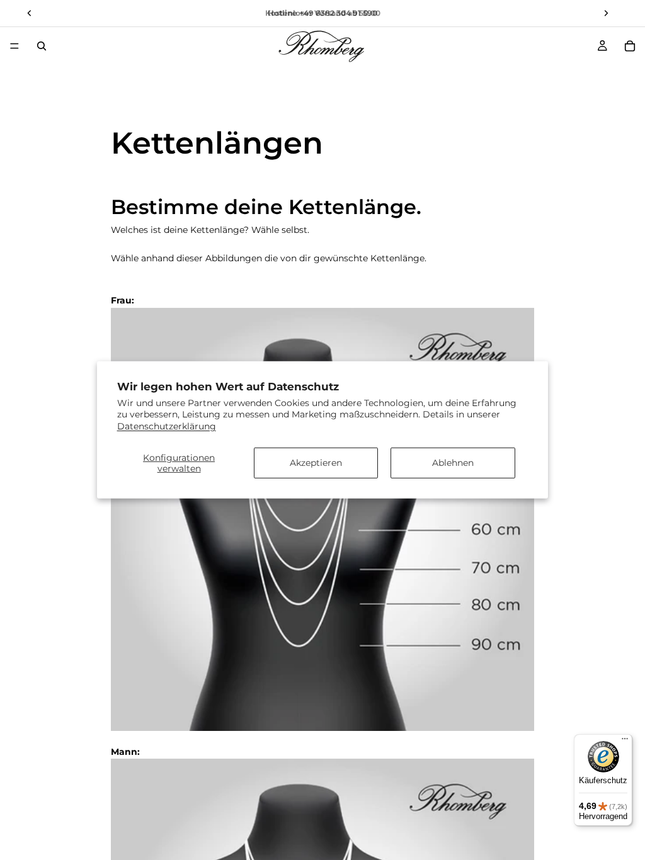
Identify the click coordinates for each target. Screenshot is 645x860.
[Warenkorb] (630, 46)
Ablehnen (453, 462)
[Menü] (14, 45)
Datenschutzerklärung (166, 425)
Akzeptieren (316, 462)
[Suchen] (41, 46)
